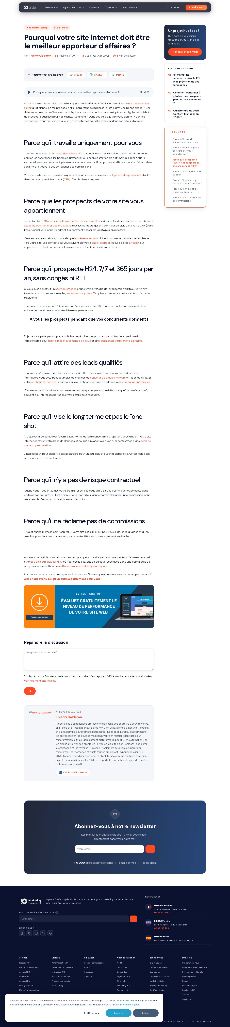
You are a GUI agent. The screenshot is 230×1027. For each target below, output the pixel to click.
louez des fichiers (66, 153)
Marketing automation (29, 990)
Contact (176, 7)
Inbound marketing (158, 985)
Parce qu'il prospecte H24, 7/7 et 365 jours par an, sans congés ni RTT (187, 163)
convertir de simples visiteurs (108, 377)
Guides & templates (159, 967)
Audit (119, 963)
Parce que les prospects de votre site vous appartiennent (186, 151)
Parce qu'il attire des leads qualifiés (187, 173)
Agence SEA (24, 981)
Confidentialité (188, 990)
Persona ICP (24, 963)
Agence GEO (24, 976)
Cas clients (155, 972)
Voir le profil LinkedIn (75, 772)
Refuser (146, 1013)
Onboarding (122, 972)
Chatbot (87, 967)
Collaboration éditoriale (192, 972)
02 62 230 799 (161, 928)
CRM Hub (121, 981)
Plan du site (182, 1021)
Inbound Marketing (36, 27)
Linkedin (134, 242)
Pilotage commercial (61, 976)
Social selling (57, 985)
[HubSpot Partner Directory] (43, 933)
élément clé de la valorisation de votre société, (72, 221)
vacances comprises (79, 293)
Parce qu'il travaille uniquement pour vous (185, 141)
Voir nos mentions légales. (40, 680)
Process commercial (61, 981)
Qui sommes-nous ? (191, 963)
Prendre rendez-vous (185, 52)
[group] (89, 92)
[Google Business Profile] (50, 933)
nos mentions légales (127, 1004)
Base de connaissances (95, 963)
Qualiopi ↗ (187, 999)
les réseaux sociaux (86, 238)
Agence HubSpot (72, 7)
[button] (29, 92)
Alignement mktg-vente (62, 967)
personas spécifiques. (137, 382)
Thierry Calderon (40, 55)
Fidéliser (89, 958)
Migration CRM (123, 976)
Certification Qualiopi (200, 1021)
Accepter (118, 1013)
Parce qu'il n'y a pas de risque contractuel (185, 191)
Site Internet (61, 27)
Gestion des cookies (165, 1021)
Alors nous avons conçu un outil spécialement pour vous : (63, 579)
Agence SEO (24, 972)
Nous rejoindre (188, 976)
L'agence (187, 958)
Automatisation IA (60, 963)
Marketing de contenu (29, 967)
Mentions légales (189, 985)
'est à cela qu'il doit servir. (44, 561)
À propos (110, 7)
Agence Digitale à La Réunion (194, 967)
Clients (93, 7)
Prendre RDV (196, 7)
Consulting (122, 967)
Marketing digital (157, 981)
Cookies (185, 994)
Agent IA (88, 976)
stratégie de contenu (44, 382)
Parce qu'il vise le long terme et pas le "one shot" (187, 182)
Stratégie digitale (157, 990)
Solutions (50, 7)
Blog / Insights (156, 963)
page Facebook (101, 242)
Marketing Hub (123, 985)
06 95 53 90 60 (162, 912)
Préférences (91, 1013)
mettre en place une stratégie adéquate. (83, 566)
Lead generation (26, 985)
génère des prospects (127, 175)
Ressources (129, 7)
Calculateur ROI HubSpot (161, 976)
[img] (141, 92)
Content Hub (122, 990)
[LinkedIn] (22, 933)
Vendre (56, 958)
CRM (66, 179)
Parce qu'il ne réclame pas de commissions (187, 199)
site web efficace (65, 289)
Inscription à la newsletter (48, 912)
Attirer (23, 958)
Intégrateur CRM (59, 972)
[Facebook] (29, 933)
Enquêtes (88, 972)
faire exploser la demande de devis (69, 341)
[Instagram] (36, 933)
